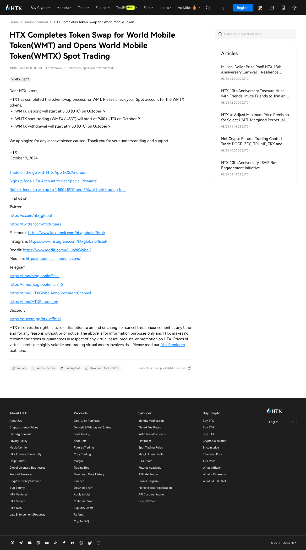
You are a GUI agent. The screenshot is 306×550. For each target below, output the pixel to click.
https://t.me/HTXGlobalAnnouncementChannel (50, 293)
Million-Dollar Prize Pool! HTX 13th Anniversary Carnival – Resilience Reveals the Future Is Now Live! (251, 70)
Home (14, 22)
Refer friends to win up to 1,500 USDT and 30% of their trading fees (68, 189)
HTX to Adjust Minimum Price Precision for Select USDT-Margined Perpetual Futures (255, 117)
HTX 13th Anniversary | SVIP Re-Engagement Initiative (249, 165)
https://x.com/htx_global (31, 215)
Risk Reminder (172, 344)
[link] (20, 79)
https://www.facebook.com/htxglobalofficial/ (66, 232)
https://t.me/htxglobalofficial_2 (36, 284)
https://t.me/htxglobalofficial (35, 276)
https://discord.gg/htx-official (35, 319)
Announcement (36, 22)
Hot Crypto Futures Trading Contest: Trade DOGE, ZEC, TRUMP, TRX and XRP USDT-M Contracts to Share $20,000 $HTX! (252, 141)
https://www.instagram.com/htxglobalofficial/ (68, 241)
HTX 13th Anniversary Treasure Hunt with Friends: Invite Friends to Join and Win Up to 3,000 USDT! (254, 94)
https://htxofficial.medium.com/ (53, 258)
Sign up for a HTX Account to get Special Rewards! (53, 181)
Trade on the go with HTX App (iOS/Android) (48, 172)
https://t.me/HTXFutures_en (34, 301)
